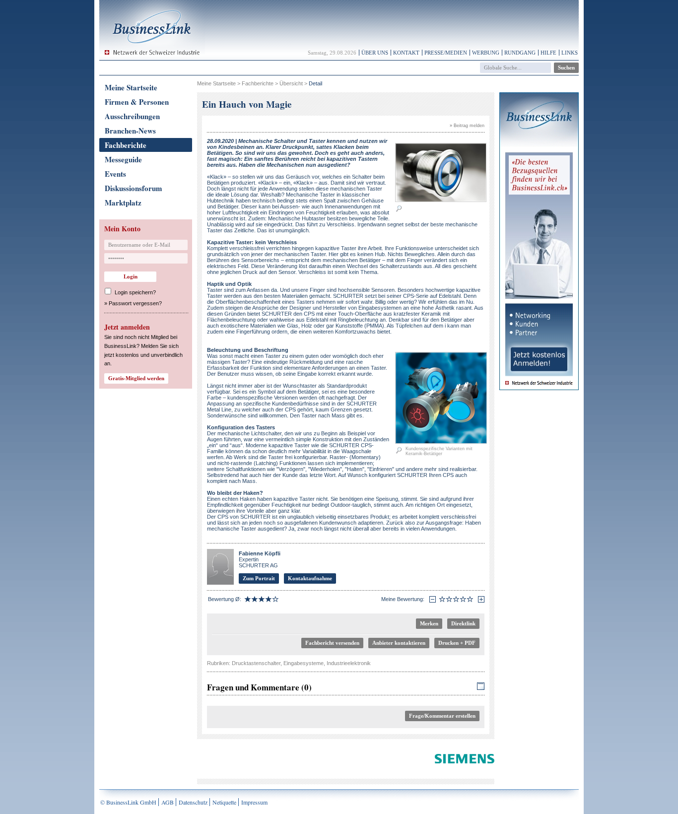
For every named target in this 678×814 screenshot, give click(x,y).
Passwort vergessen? (135, 303)
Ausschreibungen (132, 116)
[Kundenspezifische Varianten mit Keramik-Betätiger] (441, 442)
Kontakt (406, 53)
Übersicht (291, 83)
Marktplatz (123, 202)
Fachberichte (125, 144)
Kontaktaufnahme (310, 578)
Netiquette (224, 802)
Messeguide (123, 159)
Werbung (485, 53)
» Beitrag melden (467, 125)
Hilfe (548, 53)
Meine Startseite (131, 87)
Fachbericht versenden (332, 643)
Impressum (254, 802)
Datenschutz (193, 802)
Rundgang (520, 53)
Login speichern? (135, 292)
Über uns (374, 53)
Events (115, 173)
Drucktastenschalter (256, 663)
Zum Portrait (259, 578)
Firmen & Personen (137, 101)
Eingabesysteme (303, 663)
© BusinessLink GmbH (128, 802)
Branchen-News (130, 130)
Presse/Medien (445, 53)
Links (569, 53)
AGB (167, 802)
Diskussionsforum (133, 188)
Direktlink (463, 623)
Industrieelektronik (349, 663)
